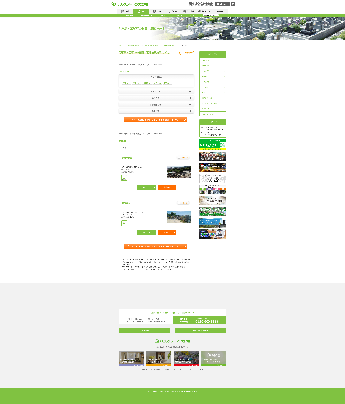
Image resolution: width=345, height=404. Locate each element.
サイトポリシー (178, 369)
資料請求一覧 (145, 330)
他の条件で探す (188, 53)
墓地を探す (212, 54)
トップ (120, 45)
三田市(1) (126, 83)
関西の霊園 (205, 66)
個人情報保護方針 (156, 369)
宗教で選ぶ (156, 98)
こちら (203, 130)
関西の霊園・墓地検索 (133, 45)
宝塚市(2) (136, 83)
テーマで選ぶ (156, 91)
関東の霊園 (205, 60)
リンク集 (189, 369)
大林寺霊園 (127, 158)
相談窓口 (192, 15)
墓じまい (163, 15)
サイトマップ (199, 369)
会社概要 (144, 369)
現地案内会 (205, 109)
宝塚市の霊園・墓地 (169, 45)
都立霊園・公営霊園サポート (211, 114)
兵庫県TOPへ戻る (124, 71)
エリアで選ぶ (156, 77)
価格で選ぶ (156, 111)
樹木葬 (204, 76)
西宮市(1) (167, 83)
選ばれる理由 (178, 15)
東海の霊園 (205, 71)
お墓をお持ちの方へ (146, 15)
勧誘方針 (167, 369)
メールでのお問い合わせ (200, 330)
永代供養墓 (205, 82)
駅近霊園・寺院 (207, 98)
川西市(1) (147, 83)
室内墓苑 (205, 87)
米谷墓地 (126, 203)
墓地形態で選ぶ (156, 105)
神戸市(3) (157, 83)
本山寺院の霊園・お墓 (209, 103)
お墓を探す (129, 15)
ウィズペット (206, 92)
